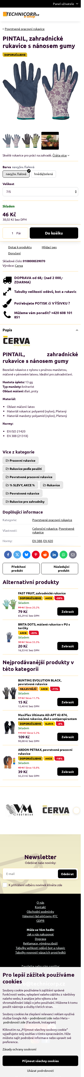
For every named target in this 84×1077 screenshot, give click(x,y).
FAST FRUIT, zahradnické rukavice (42, 593)
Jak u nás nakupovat (40, 934)
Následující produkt (61, 568)
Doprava (40, 939)
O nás (40, 902)
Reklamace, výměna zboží (40, 943)
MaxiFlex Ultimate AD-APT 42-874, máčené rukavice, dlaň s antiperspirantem (47, 717)
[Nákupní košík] (65, 14)
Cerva (19, 265)
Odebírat (67, 874)
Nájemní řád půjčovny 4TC (40, 916)
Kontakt (40, 907)
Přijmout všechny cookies (40, 1061)
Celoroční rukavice (45, 528)
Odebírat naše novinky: (40, 863)
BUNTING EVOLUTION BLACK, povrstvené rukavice (39, 682)
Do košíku (54, 232)
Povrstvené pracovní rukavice (52, 520)
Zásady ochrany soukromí (19, 1049)
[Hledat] (55, 14)
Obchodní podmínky (40, 911)
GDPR (40, 920)
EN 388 (37, 541)
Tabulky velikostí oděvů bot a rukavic (40, 948)
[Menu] (75, 14)
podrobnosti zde (41, 1018)
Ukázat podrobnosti (40, 1070)
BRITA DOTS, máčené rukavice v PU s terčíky (44, 626)
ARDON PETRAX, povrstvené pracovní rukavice (45, 751)
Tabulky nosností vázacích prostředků (40, 952)
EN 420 (48, 541)
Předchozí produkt (18, 568)
